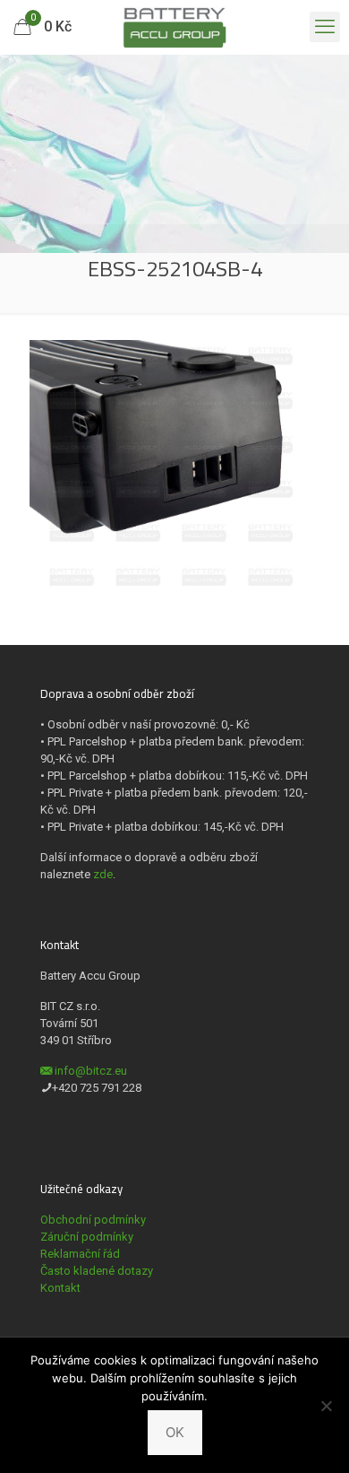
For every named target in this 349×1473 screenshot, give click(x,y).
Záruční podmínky (86, 1236)
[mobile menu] (325, 27)
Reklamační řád (80, 1253)
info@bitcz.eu (91, 1070)
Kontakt (60, 1287)
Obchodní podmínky (93, 1219)
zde (103, 874)
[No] (327, 1406)
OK (175, 1432)
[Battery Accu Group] (174, 26)
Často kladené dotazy (96, 1270)
